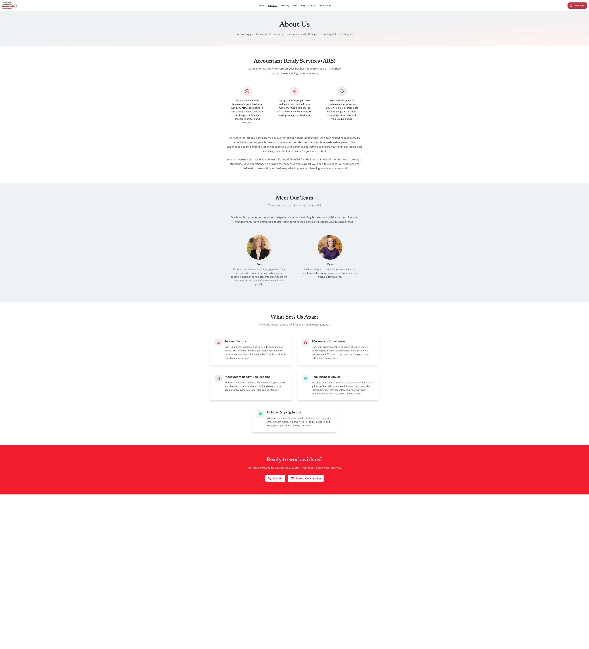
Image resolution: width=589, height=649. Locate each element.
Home (261, 5)
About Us (272, 5)
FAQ (295, 5)
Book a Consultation (308, 478)
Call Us (277, 478)
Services (324, 5)
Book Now (579, 5)
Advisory (285, 5)
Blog (303, 5)
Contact (312, 5)
